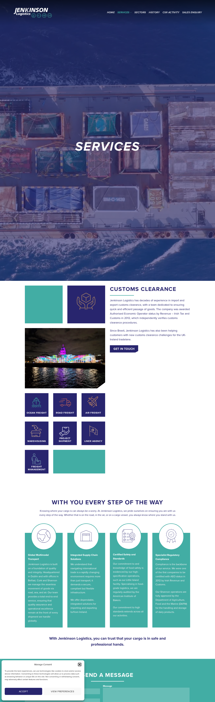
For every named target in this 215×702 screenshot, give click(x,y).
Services (123, 12)
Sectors (140, 12)
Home (111, 12)
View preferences (62, 691)
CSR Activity (171, 12)
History (154, 12)
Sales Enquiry (192, 12)
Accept (23, 691)
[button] (79, 664)
